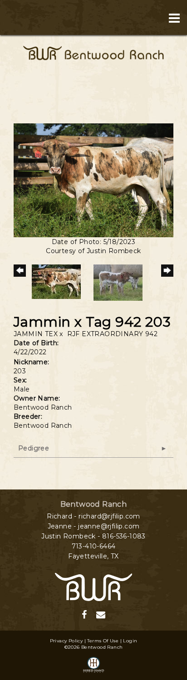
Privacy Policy (66, 641)
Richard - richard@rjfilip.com (93, 516)
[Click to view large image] (93, 180)
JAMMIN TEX (36, 334)
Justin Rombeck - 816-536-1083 (93, 536)
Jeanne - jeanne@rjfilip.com (94, 526)
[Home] (93, 586)
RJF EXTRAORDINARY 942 (112, 334)
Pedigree (33, 448)
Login (130, 641)
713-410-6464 (94, 546)
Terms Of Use (102, 641)
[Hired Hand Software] (93, 665)
